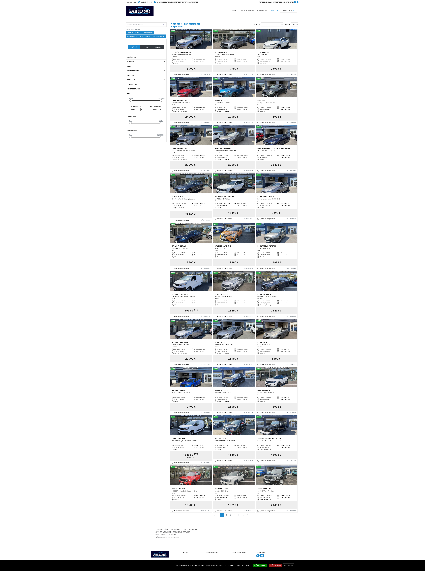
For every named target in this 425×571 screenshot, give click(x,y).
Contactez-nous (131, 2)
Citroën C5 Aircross (133, 32)
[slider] (130, 100)
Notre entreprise (247, 10)
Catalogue (274, 10)
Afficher (287, 24)
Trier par (257, 24)
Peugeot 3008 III (158, 36)
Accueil (234, 10)
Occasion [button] (158, 47)
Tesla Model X (132, 36)
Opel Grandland (145, 36)
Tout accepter (260, 565)
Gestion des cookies (239, 552)
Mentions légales (212, 552)
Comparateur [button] (288, 10)
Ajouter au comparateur (181, 74)
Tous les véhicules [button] (134, 47)
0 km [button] (146, 47)
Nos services (262, 10)
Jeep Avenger (148, 32)
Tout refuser (276, 565)
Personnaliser (288, 565)
